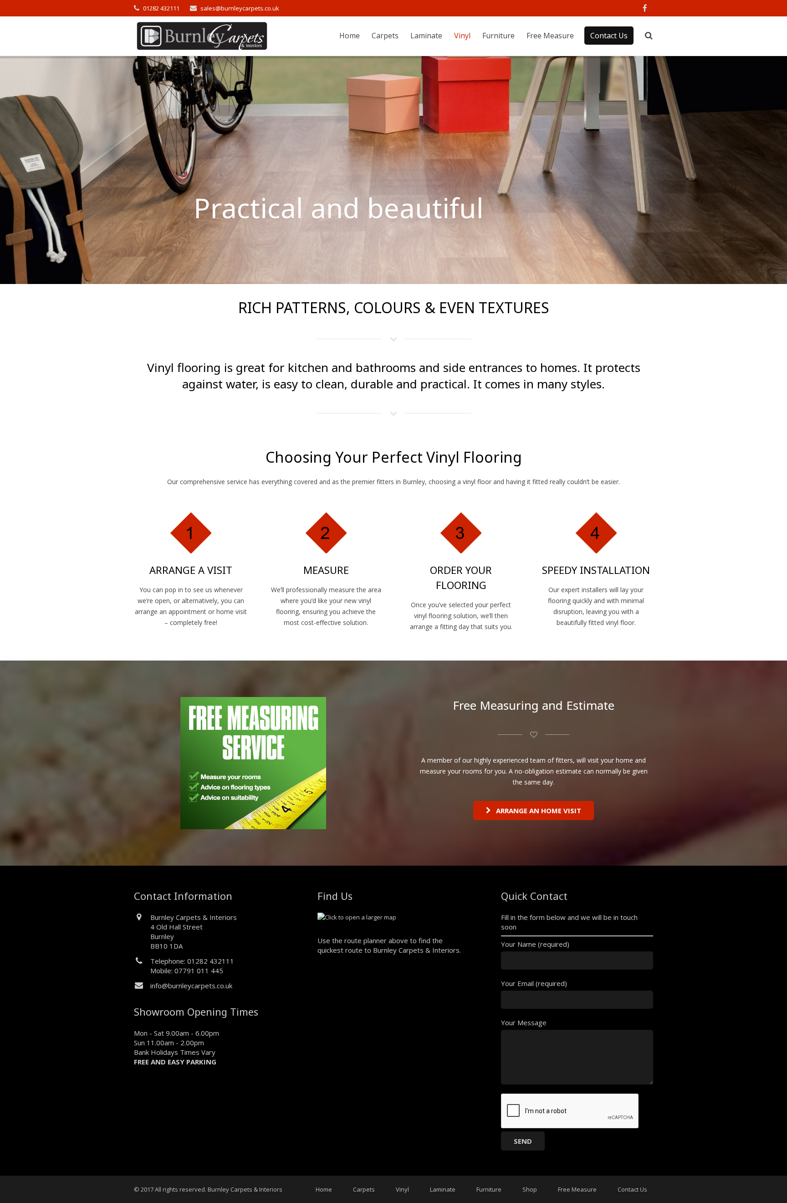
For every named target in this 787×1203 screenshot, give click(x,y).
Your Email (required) (534, 983)
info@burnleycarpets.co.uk (191, 985)
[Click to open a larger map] (356, 917)
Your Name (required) (535, 944)
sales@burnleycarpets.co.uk (239, 8)
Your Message (524, 1022)
